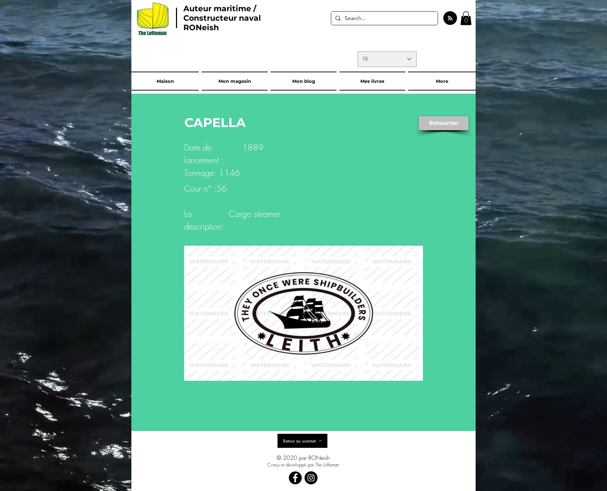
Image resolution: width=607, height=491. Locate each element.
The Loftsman (327, 465)
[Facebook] (295, 477)
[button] (466, 18)
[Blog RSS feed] (450, 18)
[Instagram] (311, 477)
